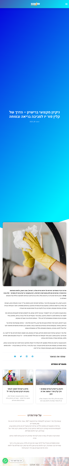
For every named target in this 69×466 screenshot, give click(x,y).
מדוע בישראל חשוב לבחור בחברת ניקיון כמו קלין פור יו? (18, 390)
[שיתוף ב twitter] (21, 356)
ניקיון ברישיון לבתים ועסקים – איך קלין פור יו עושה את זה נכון (51, 391)
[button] (66, 4)
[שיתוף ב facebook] (32, 356)
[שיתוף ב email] (15, 356)
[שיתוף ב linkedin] (27, 356)
